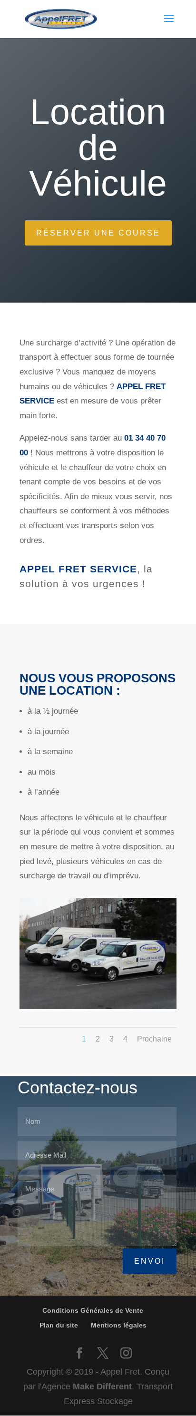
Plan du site (58, 1325)
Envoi (149, 1261)
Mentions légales (119, 1325)
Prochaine (154, 1039)
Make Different (102, 1386)
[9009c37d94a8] (98, 1006)
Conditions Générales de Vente (92, 1310)
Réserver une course (98, 233)
